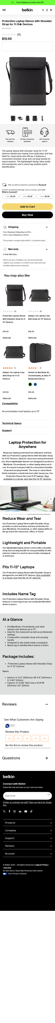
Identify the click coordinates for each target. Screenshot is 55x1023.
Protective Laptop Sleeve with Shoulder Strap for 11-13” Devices (14, 319)
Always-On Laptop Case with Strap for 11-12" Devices (13, 375)
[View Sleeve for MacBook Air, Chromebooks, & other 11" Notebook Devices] (40, 352)
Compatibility (10, 403)
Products (10, 822)
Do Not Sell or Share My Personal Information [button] (23, 871)
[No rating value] (9, 34)
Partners (9, 846)
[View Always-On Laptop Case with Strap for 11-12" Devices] (15, 352)
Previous (4, 500)
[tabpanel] (27, 81)
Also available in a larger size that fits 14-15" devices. (27, 477)
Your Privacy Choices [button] (16, 873)
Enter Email (9, 795)
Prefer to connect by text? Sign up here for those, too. (27, 803)
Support (7, 430)
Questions (11, 758)
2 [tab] (29, 515)
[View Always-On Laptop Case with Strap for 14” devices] (40, 295)
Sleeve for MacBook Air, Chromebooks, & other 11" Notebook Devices (39, 375)
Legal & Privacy (41, 865)
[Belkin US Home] (27, 9)
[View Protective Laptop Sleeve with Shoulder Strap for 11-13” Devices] (15, 295)
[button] (43, 10)
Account (10, 853)
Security (7, 868)
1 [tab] (6, 515)
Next (51, 500)
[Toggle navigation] (4, 10)
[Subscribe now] (48, 794)
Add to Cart (27, 206)
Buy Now (27, 215)
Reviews (9, 704)
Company (10, 830)
